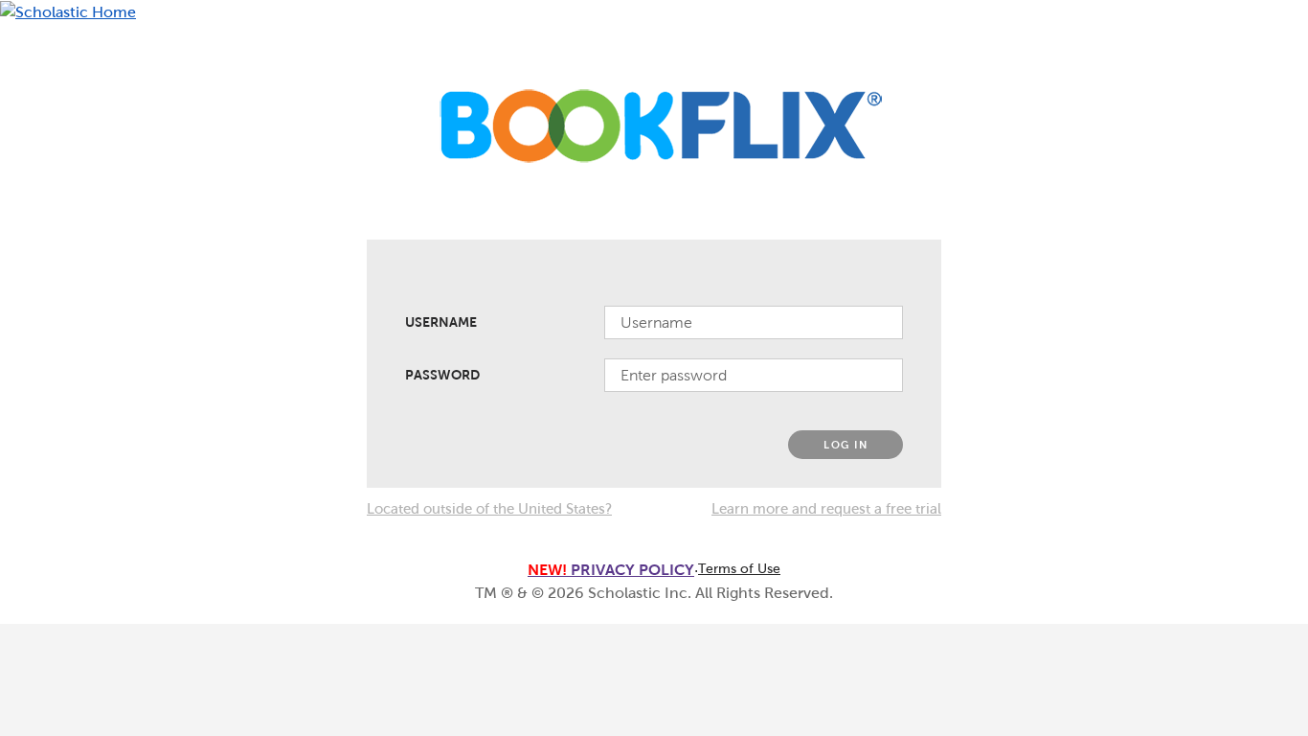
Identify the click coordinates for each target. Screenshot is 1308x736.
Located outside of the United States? (489, 509)
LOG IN (845, 444)
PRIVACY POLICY (611, 570)
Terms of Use (739, 569)
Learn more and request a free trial (826, 509)
